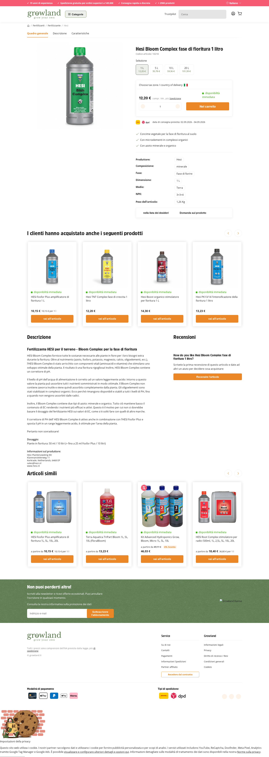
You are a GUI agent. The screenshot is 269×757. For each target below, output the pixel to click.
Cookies (208, 666)
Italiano (233, 3)
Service (165, 635)
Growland (210, 635)
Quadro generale (37, 33)
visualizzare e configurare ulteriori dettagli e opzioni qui (96, 752)
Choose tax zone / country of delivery (161, 85)
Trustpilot (170, 14)
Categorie (77, 14)
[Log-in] (233, 14)
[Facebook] (224, 696)
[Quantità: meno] (143, 106)
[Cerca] (222, 14)
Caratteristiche (80, 33)
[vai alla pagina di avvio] (44, 14)
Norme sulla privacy (248, 752)
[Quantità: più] (178, 106)
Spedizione (175, 98)
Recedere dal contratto (180, 674)
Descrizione (60, 33)
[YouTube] (231, 696)
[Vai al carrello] (240, 14)
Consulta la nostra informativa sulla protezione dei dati (59, 604)
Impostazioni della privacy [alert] (15, 741)
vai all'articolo (52, 318)
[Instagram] (238, 696)
